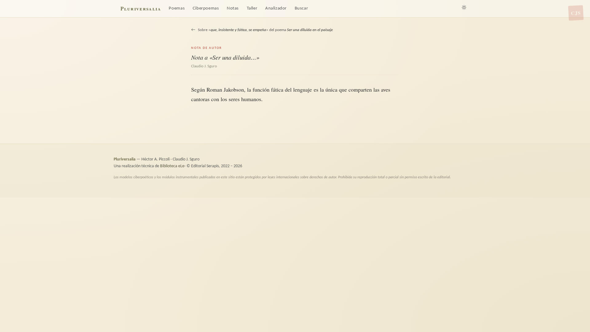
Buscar (301, 8)
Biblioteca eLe (172, 166)
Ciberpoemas (206, 8)
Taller (252, 8)
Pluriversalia (140, 8)
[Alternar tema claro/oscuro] (464, 7)
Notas (233, 8)
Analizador (276, 8)
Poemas (177, 8)
